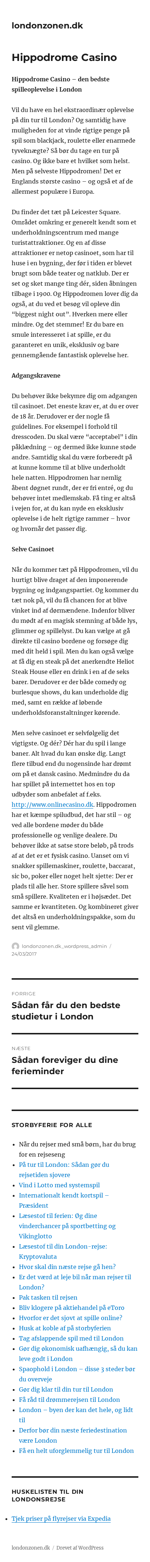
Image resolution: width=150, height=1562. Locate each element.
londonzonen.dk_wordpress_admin (64, 946)
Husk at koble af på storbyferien (65, 1328)
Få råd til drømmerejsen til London (69, 1399)
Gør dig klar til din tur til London (66, 1389)
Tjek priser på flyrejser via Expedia (61, 1518)
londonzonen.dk (47, 25)
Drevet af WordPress (80, 1548)
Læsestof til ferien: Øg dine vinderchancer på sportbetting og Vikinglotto (67, 1226)
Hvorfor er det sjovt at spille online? (70, 1318)
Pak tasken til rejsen (48, 1297)
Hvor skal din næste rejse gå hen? (67, 1266)
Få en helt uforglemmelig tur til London (76, 1450)
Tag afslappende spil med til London (71, 1338)
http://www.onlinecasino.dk (52, 804)
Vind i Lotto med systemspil (59, 1185)
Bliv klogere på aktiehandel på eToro (72, 1307)
